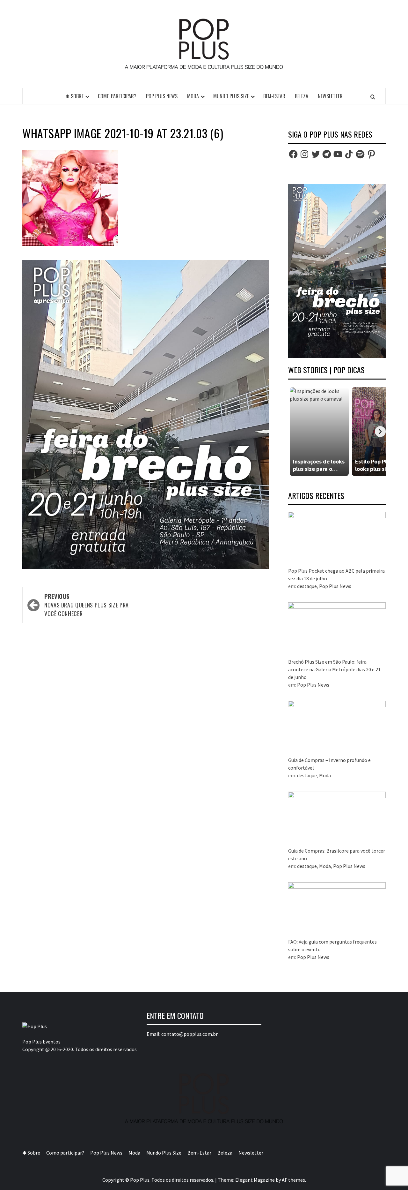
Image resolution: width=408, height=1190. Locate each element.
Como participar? (117, 96)
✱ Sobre (74, 96)
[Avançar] (380, 431)
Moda (193, 96)
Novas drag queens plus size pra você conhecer (86, 605)
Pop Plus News (162, 96)
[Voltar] (293, 431)
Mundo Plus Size (231, 96)
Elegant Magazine (255, 1180)
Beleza (301, 96)
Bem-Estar (274, 96)
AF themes (293, 1180)
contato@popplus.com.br (189, 1034)
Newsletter (330, 96)
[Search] (372, 97)
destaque (307, 586)
